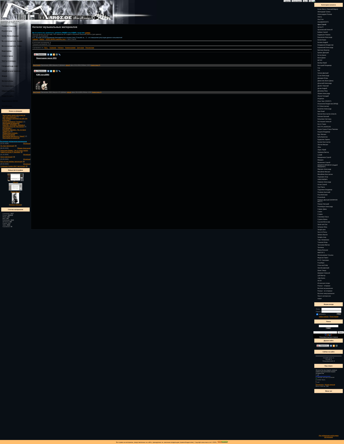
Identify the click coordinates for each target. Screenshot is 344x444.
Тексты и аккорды (9, 61)
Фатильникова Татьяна (325, 255)
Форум (4, 76)
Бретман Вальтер (323, 50)
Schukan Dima (322, 227)
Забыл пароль (324, 316)
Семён (320, 211)
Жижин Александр (24, 148)
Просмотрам (89, 47)
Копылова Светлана (324, 119)
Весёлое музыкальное (325, 288)
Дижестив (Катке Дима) (325, 80)
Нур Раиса (321, 187)
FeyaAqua (321, 263)
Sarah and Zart (322, 224)
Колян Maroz (15, 192)
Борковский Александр (325, 47)
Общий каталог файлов (11, 71)
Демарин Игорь (323, 78)
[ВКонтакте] (48, 54)
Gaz (319, 68)
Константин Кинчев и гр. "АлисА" (14, 136)
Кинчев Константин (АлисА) (327, 114)
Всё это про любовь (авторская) (11, 161)
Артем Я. (321, 27)
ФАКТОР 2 (321, 252)
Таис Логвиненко (323, 240)
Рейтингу (61, 47)
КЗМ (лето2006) (42, 75)
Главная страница (9, 26)
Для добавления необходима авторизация (328, 436)
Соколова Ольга (323, 217)
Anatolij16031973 (323, 22)
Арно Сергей (36, 65)
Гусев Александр (323, 75)
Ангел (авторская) (6, 157)
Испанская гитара (324, 283)
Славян (320, 214)
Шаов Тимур (322, 270)
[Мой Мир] (56, 54)
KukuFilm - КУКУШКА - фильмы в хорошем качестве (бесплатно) (14, 125)
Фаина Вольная (323, 250)
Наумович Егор (323, 177)
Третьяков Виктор (324, 245)
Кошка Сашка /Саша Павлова (328, 129)
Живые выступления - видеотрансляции (10, 133)
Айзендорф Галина (324, 12)
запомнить (322, 314)
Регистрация (334, 316)
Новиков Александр (324, 182)
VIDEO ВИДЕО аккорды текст (56, 39)
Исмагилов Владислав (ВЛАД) (328, 103)
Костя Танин (322, 124)
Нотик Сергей (322, 184)
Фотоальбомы (7, 81)
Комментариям (70, 47)
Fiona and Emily (323, 265)
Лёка (319, 147)
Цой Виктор (321, 275)
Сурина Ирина (322, 219)
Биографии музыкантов (11, 123)
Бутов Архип (322, 55)
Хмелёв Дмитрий (323, 268)
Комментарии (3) (96, 92)
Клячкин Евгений (323, 116)
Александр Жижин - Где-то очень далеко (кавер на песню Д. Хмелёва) (14, 151)
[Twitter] (51, 54)
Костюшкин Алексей (324, 121)
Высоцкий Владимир (325, 65)
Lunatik (320, 155)
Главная (35, 39)
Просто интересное (324, 296)
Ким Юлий (321, 111)
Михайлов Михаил (324, 172)
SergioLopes (322, 229)
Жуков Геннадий (323, 96)
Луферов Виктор (323, 152)
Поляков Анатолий (324, 192)
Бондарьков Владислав (325, 45)
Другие (15, 182)
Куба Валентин (323, 137)
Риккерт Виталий (323, 204)
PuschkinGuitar (323, 195)
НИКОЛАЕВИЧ (322, 179)
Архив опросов (330, 384)
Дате (45, 47)
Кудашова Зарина (324, 139)
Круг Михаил (322, 134)
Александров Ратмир (325, 14)
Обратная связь (8, 91)
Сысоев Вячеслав (324, 222)
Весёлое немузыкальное (326, 293)
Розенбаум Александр (325, 206)
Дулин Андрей (322, 88)
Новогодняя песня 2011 (46, 58)
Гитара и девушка (15, 204)
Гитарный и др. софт (10, 66)
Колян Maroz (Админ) (10, 36)
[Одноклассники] (54, 54)
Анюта (320, 17)
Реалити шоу (7, 31)
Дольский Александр (325, 83)
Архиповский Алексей (325, 29)
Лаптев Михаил (323, 144)
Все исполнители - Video (11, 46)
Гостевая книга (8, 86)
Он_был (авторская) (7, 146)
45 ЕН (320, 280)
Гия (319, 70)
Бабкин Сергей (323, 32)
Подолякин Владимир (325, 189)
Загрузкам (80, 47)
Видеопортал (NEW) (10, 101)
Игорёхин (27, 143)
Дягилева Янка (323, 91)
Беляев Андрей (323, 42)
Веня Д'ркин (322, 57)
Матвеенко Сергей (324, 162)
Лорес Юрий (322, 149)
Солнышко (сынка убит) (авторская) (12, 166)
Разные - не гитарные (325, 291)
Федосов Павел (323, 257)
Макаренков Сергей (324, 157)
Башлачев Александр (325, 37)
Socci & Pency (322, 232)
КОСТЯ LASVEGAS (324, 126)
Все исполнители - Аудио (12, 41)
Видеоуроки (6, 51)
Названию (52, 47)
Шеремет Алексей (324, 273)
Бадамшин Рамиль (324, 34)
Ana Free (321, 19)
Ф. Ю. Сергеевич (323, 260)
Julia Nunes (321, 278)
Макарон (320, 160)
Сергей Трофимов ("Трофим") (13, 121)
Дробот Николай (323, 86)
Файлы (42, 39)
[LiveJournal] (59, 54)
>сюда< (87, 32)
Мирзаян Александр (324, 169)
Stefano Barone (323, 234)
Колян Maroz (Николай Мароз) (328, 9)
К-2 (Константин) (323, 106)
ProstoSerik (321, 197)
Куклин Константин (324, 142)
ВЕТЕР (320, 60)
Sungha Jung (322, 237)
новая (320, 298)
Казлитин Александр (324, 109)
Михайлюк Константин (325, 174)
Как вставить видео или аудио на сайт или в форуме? (14, 116)
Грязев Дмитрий (323, 73)
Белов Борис (322, 40)
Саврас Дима (322, 209)
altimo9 (68, 65)
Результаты (320, 384)
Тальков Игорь (323, 242)
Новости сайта (7, 96)
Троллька (321, 247)
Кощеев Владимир (324, 132)
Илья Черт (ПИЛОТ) (324, 101)
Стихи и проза (7, 56)
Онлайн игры (7, 106)
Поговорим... (7, 128)
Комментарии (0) (95, 65)
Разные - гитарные (324, 286)
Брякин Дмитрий (323, 52)
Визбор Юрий (322, 63)
